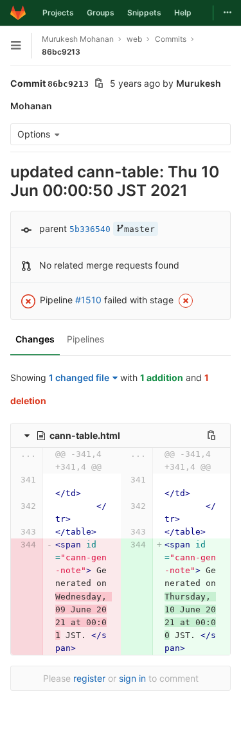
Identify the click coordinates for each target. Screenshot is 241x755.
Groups (100, 12)
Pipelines (85, 338)
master (139, 229)
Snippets (144, 12)
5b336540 (90, 229)
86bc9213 (61, 52)
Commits (170, 39)
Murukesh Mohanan (78, 39)
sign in (132, 678)
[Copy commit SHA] (99, 84)
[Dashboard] (18, 12)
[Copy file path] (211, 435)
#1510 (88, 299)
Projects (58, 12)
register (89, 678)
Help (183, 12)
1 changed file (79, 377)
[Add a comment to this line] (10, 487)
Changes (35, 338)
